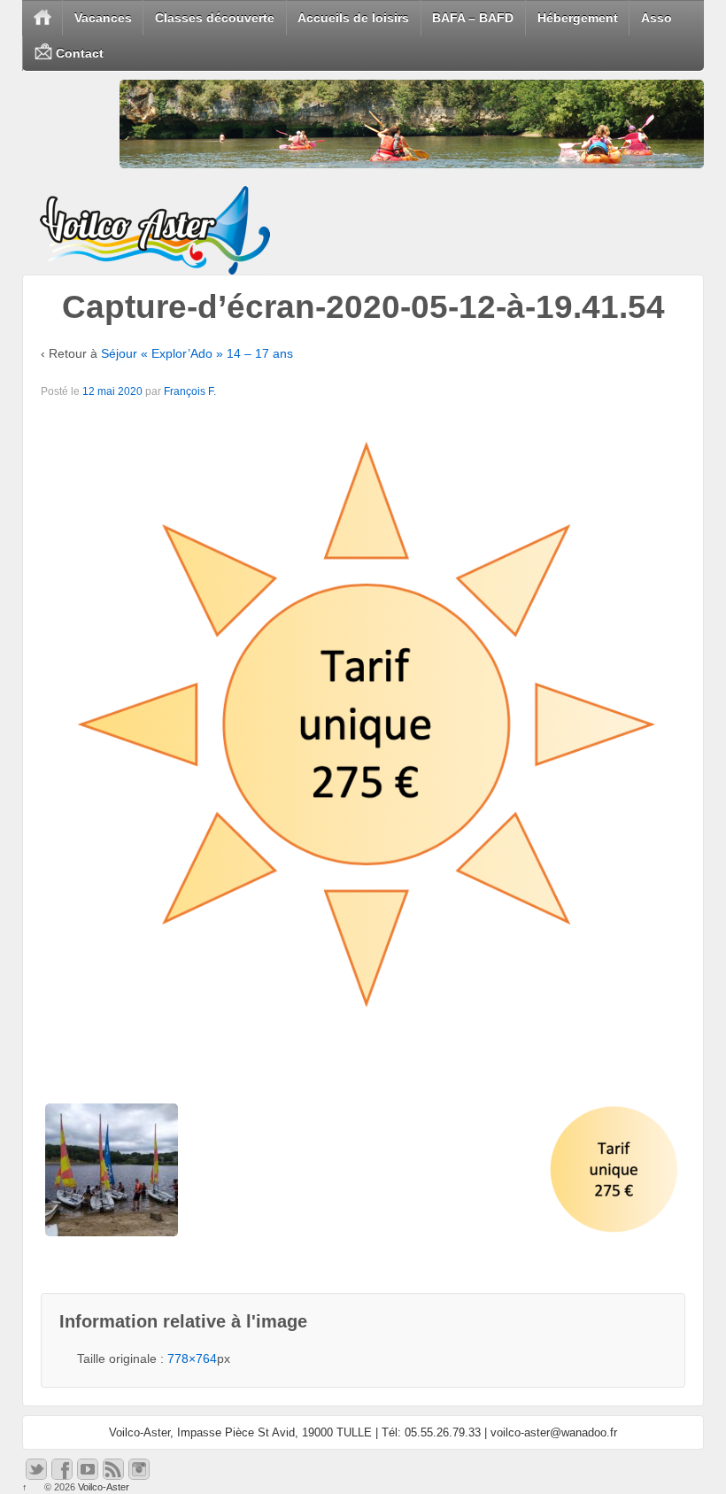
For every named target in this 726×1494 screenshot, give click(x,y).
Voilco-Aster (102, 1487)
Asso (656, 18)
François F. (190, 391)
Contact (78, 53)
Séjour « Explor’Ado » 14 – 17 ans (197, 353)
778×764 (192, 1358)
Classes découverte (214, 18)
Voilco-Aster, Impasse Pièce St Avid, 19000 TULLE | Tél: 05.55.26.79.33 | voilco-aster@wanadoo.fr (363, 1432)
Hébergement (577, 18)
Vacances (103, 18)
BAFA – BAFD (473, 18)
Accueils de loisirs (353, 18)
